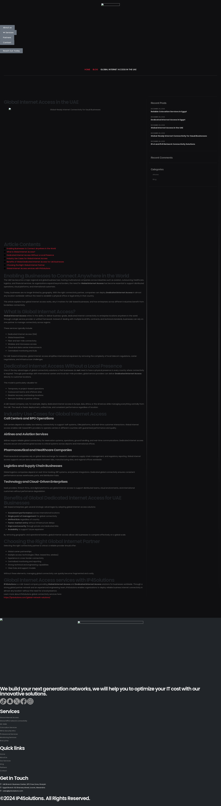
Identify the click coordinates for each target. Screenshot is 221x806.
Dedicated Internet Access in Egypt (168, 119)
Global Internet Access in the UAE (167, 127)
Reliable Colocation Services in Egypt (169, 111)
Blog (154, 179)
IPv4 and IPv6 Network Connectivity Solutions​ (173, 144)
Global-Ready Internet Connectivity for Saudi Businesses (179, 136)
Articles (156, 174)
